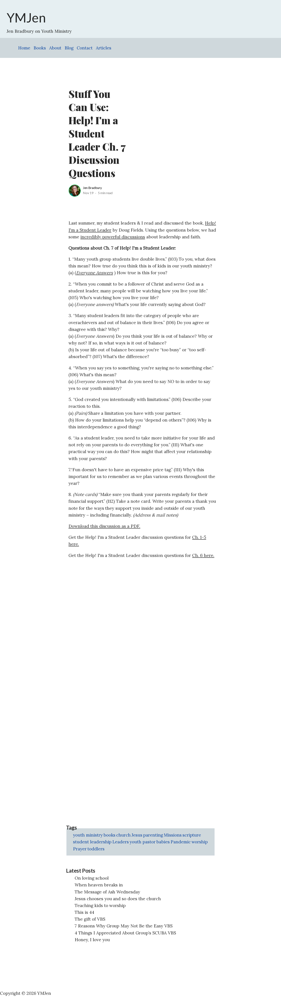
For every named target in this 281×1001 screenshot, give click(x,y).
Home (24, 48)
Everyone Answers (94, 272)
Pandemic (181, 842)
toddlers (96, 849)
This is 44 (84, 912)
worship (200, 842)
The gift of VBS (90, 919)
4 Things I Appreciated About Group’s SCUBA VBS (125, 933)
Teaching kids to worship (100, 905)
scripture (191, 835)
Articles (103, 48)
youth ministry (88, 835)
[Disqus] (143, 614)
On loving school (92, 878)
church (123, 835)
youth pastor (143, 842)
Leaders (120, 842)
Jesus (136, 835)
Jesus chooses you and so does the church (118, 898)
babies (163, 842)
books (109, 835)
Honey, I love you (92, 939)
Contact (85, 48)
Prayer (80, 849)
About (55, 48)
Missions (173, 835)
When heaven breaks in (99, 885)
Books (40, 48)
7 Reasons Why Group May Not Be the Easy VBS (124, 926)
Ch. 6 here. (203, 555)
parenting (153, 835)
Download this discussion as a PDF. (104, 526)
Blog (69, 48)
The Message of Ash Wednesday (107, 892)
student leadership (92, 842)
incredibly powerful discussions (112, 237)
